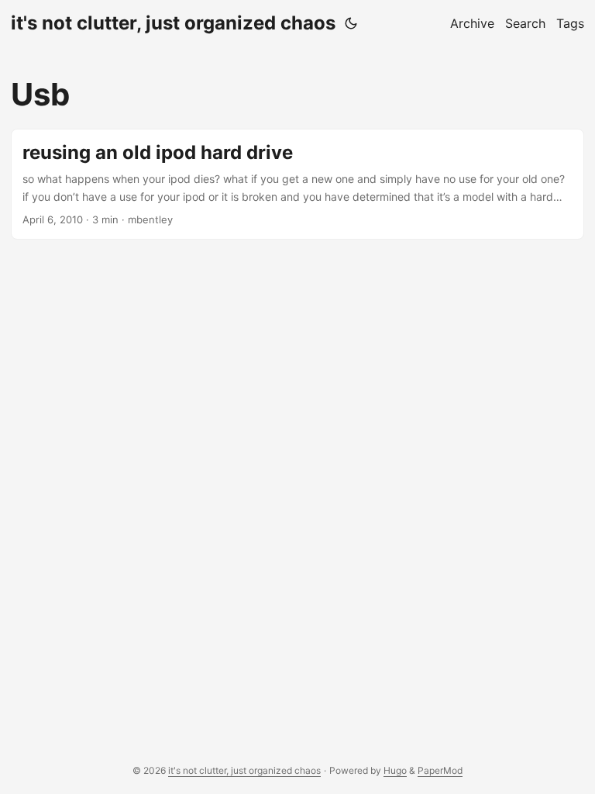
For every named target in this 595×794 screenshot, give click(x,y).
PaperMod (440, 770)
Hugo (395, 770)
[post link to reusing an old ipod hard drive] (297, 184)
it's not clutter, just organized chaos (173, 23)
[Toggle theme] (351, 23)
